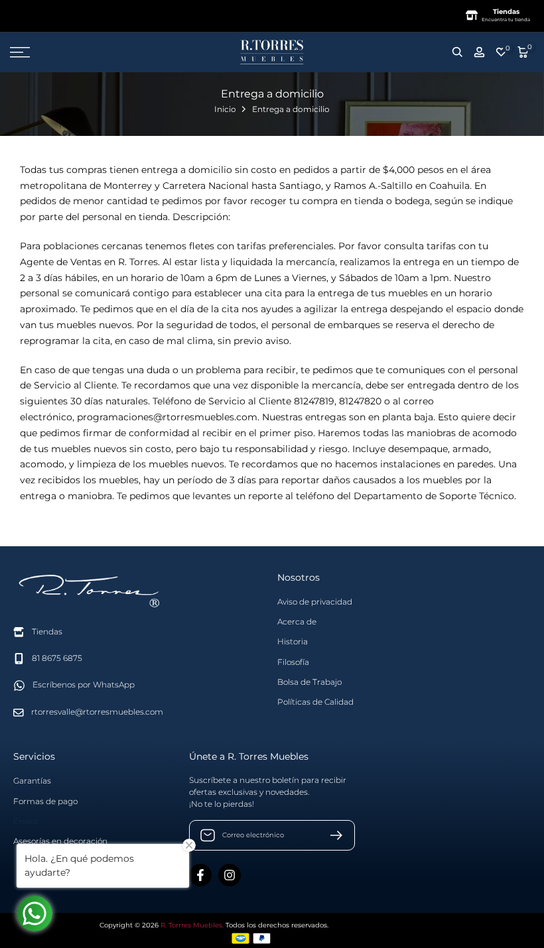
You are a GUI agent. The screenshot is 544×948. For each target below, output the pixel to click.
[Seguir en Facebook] (200, 875)
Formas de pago (45, 801)
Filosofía (293, 662)
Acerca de (296, 621)
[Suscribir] (331, 835)
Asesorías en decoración (60, 841)
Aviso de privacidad (314, 602)
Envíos (25, 821)
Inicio (225, 109)
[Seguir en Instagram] (229, 875)
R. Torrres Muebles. (192, 925)
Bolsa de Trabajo (309, 682)
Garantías (32, 781)
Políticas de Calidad (315, 702)
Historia (292, 641)
